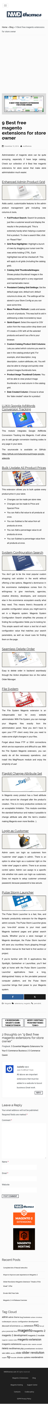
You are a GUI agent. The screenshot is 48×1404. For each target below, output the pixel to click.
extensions (19, 1003)
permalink (37, 1003)
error (22, 1326)
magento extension (29, 1339)
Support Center (32, 1385)
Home (4, 27)
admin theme (13, 1317)
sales (8, 1353)
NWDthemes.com (10, 1372)
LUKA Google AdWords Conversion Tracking (18, 407)
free (40, 1326)
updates (27, 1357)
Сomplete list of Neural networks (15, 1268)
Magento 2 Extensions (20, 1378)
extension (28, 1325)
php (22, 1348)
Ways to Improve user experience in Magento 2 (20, 1275)
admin (5, 1317)
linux (15, 1331)
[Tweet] (35, 997)
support (4, 1357)
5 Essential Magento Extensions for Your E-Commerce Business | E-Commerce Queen (22, 1050)
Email (5, 1173)
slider (19, 1353)
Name (5, 1162)
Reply (38, 1093)
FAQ (36, 1325)
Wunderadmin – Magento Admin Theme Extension (12, 1022)
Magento (8, 1003)
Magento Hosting (17, 1385)
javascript (9, 1331)
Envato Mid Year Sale (11, 1293)
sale (3, 1353)
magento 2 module (36, 1335)
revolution (39, 1349)
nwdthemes (27, 146)
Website (5, 1184)
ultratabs (20, 1357)
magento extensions (11, 1344)
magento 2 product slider (9, 1340)
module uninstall (37, 1344)
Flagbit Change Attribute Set (22, 773)
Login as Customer (15, 831)
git (43, 1326)
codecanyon (6, 1322)
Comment (7, 1120)
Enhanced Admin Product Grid (23, 182)
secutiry (12, 1353)
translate (13, 1357)
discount (5, 1326)
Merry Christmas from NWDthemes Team (35, 1022)
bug (21, 1317)
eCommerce (15, 1326)
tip (8, 1357)
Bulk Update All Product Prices (24, 468)
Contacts (17, 1392)
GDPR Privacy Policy (24, 1399)
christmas (39, 1317)
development (33, 1322)
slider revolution (33, 1352)
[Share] (13, 997)
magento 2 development (14, 1335)
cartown (33, 1317)
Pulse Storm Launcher (18, 892)
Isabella (20, 1067)
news (5, 1348)
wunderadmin (37, 1357)
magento (27, 1003)
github (4, 1331)
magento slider (26, 1344)
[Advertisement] (24, 68)
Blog (11, 27)
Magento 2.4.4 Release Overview (15, 1300)
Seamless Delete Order (18, 649)
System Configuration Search (22, 552)
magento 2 (39, 1330)
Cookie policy (29, 1392)
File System (10, 689)
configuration (23, 1322)
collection (14, 1322)
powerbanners (29, 1349)
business (26, 1317)
